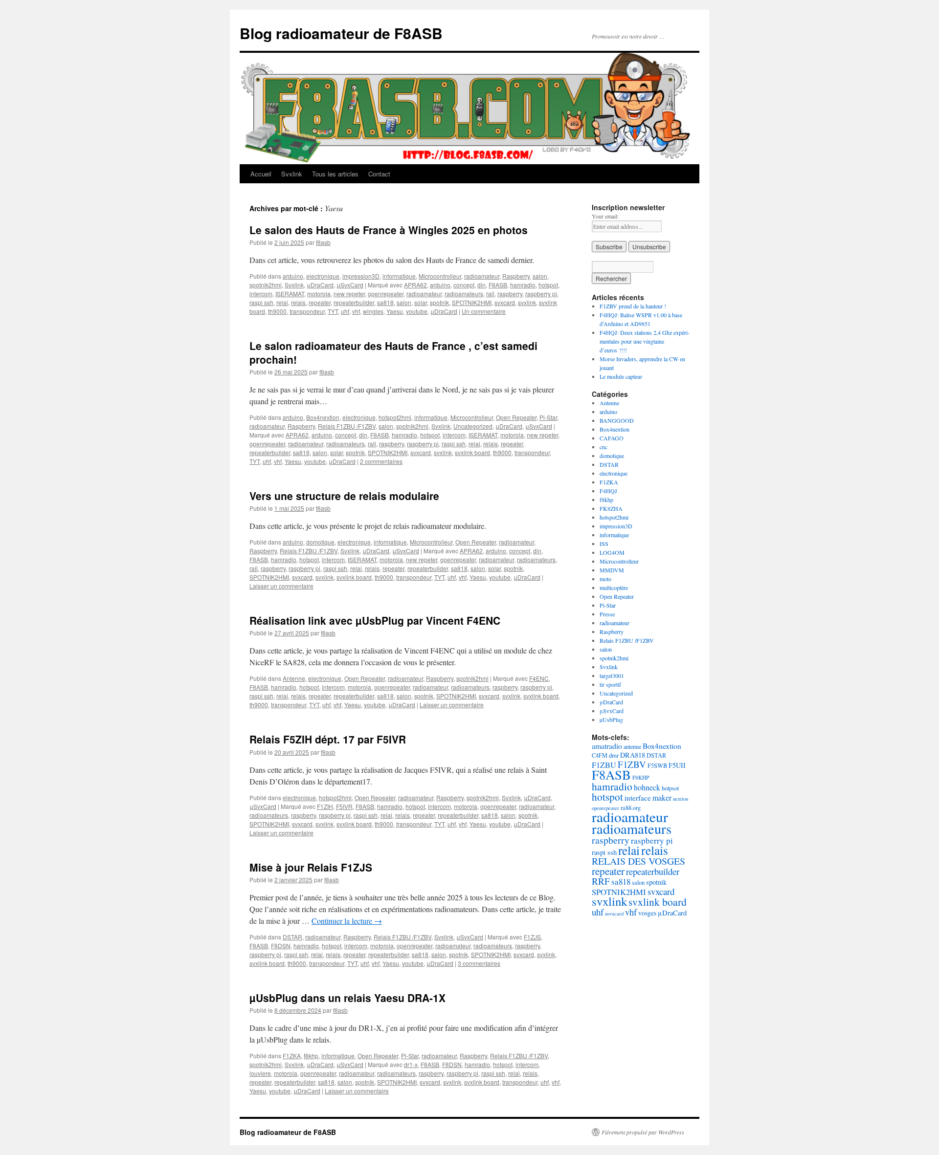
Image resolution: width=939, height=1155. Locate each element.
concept (463, 285)
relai (282, 302)
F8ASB (498, 285)
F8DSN (281, 945)
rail (490, 293)
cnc (603, 447)
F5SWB (657, 766)
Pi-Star (548, 417)
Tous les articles (335, 173)
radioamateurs (464, 293)
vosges (647, 912)
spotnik (439, 302)
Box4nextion (322, 417)
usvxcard (614, 913)
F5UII (677, 765)
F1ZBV (632, 764)
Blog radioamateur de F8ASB (341, 33)
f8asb (323, 242)
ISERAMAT (289, 293)
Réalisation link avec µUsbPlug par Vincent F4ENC (374, 620)
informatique (399, 276)
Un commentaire (484, 311)
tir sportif (610, 684)
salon (540, 276)
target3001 (612, 675)
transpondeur (307, 311)
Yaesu (394, 311)
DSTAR (292, 937)
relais (298, 302)
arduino (293, 276)
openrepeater (385, 293)
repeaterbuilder (354, 302)
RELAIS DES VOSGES (638, 861)
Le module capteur (621, 376)
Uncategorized (472, 426)
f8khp (311, 1055)
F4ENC (539, 678)
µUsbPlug (611, 719)
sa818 (385, 302)
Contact (379, 173)
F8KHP (640, 777)
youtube (416, 311)
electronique (322, 276)
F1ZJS (532, 937)
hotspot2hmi (395, 417)
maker (661, 797)
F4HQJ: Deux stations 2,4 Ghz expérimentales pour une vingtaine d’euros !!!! (645, 341)
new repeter (349, 293)
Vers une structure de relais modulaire (344, 495)
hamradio (523, 285)
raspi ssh (261, 302)
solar (420, 302)
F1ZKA (292, 1055)
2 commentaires (381, 461)
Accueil (260, 173)
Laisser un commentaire (281, 586)
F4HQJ (608, 491)
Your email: (605, 216)
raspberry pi (541, 293)
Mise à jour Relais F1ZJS (310, 867)
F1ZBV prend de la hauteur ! (633, 306)
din (481, 285)
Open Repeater (516, 417)
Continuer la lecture (347, 920)
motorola (319, 293)
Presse (607, 614)
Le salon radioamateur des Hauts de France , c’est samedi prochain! (393, 352)
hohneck (647, 787)
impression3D (361, 276)
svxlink (527, 302)
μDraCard (320, 285)
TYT (333, 311)
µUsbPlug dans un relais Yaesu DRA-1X (347, 997)
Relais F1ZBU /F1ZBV (347, 426)
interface (638, 798)
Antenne (294, 678)
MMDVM (612, 570)
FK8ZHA (611, 508)
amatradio (607, 746)
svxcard (504, 302)
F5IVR (344, 806)
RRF (601, 881)
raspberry (509, 293)
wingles (373, 311)
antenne (632, 746)
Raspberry (516, 276)
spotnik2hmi (265, 285)
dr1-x (411, 1064)
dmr (614, 755)
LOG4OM (612, 552)
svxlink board (472, 452)
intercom (260, 293)
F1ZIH (325, 806)
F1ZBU (604, 765)
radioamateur (481, 276)
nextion (680, 798)
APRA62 (415, 285)
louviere (260, 1073)
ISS (604, 543)
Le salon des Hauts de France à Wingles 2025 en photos (388, 229)
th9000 (277, 311)
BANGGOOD (617, 420)
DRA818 (632, 755)
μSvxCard (349, 285)
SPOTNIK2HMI (472, 302)
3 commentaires (479, 963)
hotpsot (670, 788)
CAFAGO (612, 438)
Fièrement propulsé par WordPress (643, 1132)
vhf (356, 311)
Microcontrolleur (440, 276)
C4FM (599, 755)
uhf (345, 311)
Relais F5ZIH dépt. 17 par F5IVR (327, 739)
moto (605, 579)
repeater (320, 302)
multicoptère (614, 587)
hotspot (548, 285)
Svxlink (291, 173)
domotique (320, 542)
